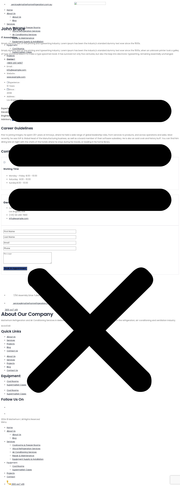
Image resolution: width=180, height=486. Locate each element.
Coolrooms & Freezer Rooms (26, 27)
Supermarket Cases (22, 52)
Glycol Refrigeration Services (26, 31)
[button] (90, 243)
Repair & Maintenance (23, 38)
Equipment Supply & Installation (27, 41)
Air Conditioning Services (24, 34)
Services (11, 24)
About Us (11, 431)
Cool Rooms (18, 48)
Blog (14, 20)
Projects (11, 55)
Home (10, 427)
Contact (11, 59)
